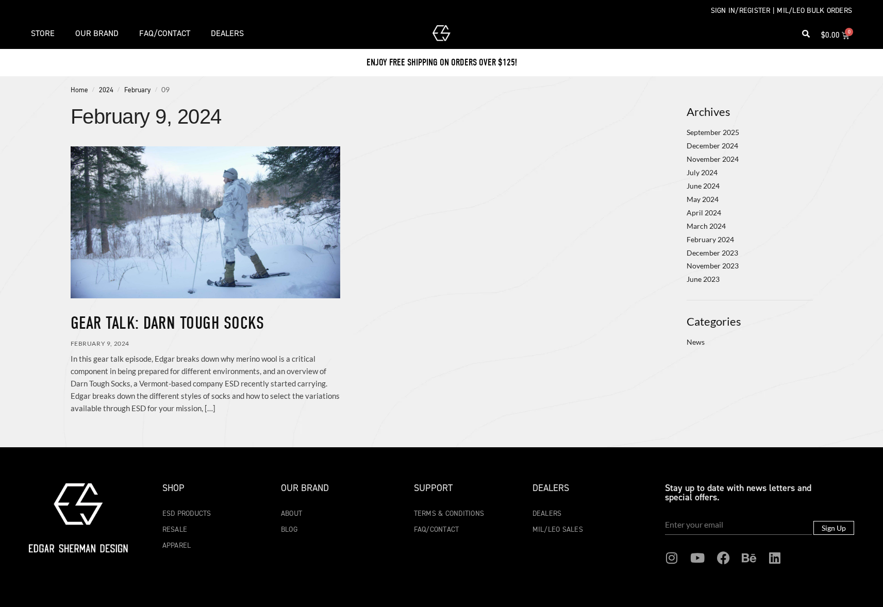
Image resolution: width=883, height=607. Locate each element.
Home (79, 89)
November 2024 (713, 159)
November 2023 (713, 265)
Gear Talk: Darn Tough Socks (167, 323)
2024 (106, 89)
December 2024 (712, 145)
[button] (806, 33)
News (696, 342)
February (137, 89)
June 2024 (703, 185)
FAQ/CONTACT (164, 33)
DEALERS (227, 33)
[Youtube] (697, 558)
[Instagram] (672, 558)
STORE (43, 33)
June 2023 (703, 279)
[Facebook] (723, 558)
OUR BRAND (97, 33)
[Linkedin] (775, 558)
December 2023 (712, 252)
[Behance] (749, 558)
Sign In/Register (741, 10)
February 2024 (710, 239)
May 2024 (703, 199)
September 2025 (713, 132)
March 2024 (706, 226)
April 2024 (704, 212)
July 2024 (702, 172)
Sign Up (834, 528)
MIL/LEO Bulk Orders (814, 10)
